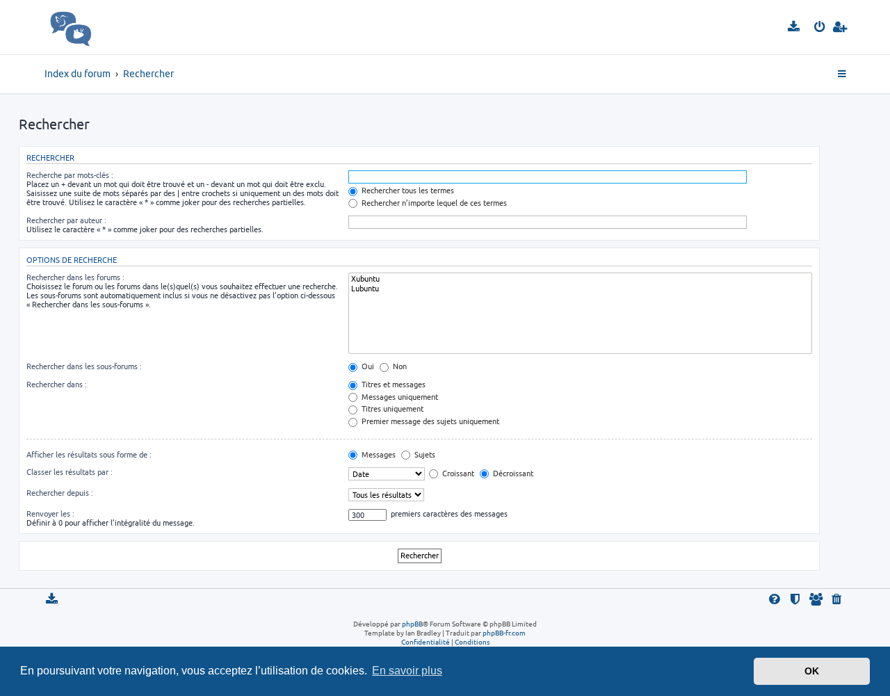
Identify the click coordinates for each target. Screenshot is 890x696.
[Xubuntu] (580, 279)
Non (399, 366)
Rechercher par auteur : (66, 220)
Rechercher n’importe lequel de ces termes (433, 202)
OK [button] (811, 671)
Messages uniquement (398, 396)
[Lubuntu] (580, 288)
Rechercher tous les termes (406, 190)
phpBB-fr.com (504, 633)
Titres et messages (392, 384)
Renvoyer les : (50, 513)
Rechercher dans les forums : (75, 277)
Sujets (423, 454)
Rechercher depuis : (59, 492)
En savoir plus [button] (407, 671)
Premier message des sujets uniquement (429, 421)
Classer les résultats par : (69, 471)
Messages (377, 454)
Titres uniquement (391, 408)
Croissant (457, 473)
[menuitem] (794, 27)
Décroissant (512, 473)
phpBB (412, 624)
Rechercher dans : (56, 384)
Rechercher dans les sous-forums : (84, 366)
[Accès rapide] (843, 74)
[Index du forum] (101, 27)
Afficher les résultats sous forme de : (89, 454)
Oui (366, 366)
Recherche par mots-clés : (69, 174)
